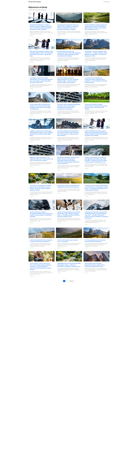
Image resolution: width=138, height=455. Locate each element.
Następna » (71, 281)
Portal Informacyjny (34, 1)
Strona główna (107, 1)
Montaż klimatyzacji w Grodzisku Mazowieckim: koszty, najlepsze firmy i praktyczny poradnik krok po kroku (95, 265)
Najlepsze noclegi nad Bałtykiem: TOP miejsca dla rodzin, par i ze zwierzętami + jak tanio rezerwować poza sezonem (41, 159)
